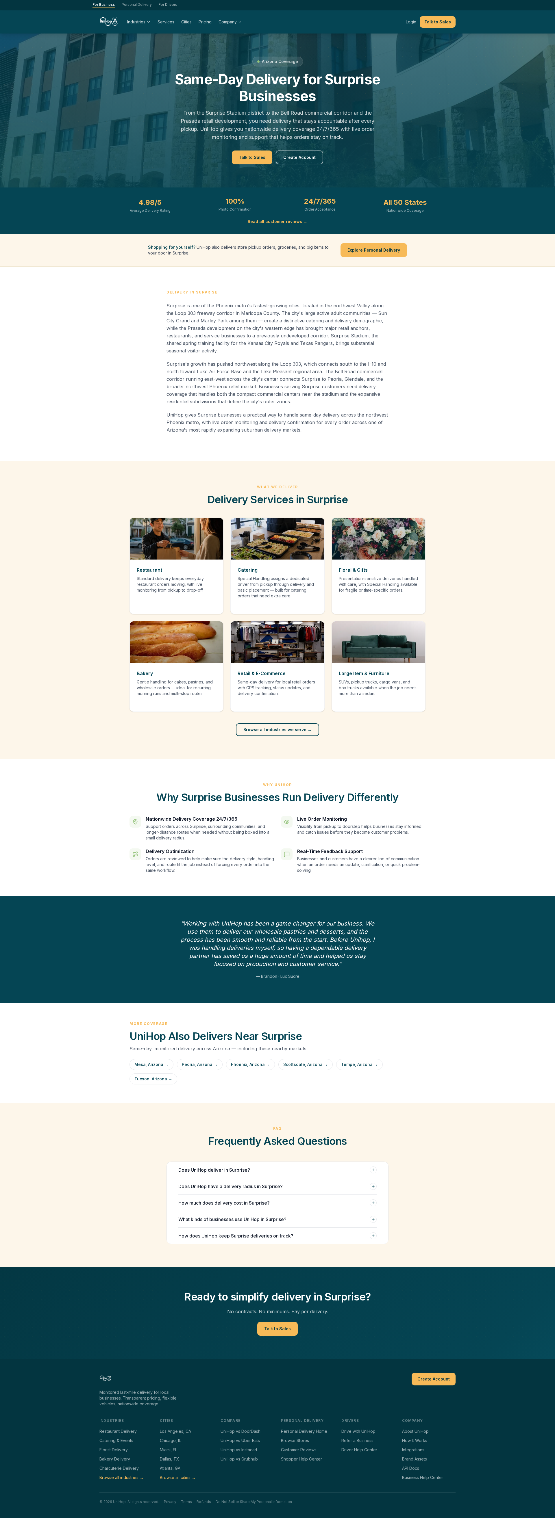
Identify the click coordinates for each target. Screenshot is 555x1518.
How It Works (414, 1440)
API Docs (410, 1468)
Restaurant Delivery (118, 1431)
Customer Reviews (299, 1449)
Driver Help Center (359, 1449)
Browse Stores (295, 1440)
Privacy (170, 1502)
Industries (136, 21)
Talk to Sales (437, 21)
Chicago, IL (170, 1440)
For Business (103, 4)
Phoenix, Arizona (250, 1064)
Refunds (204, 1502)
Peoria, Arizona (200, 1064)
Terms (186, 1502)
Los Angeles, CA (175, 1431)
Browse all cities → (178, 1477)
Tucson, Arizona (153, 1078)
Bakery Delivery (114, 1458)
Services (166, 21)
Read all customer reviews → (277, 221)
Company (228, 21)
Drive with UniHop (358, 1431)
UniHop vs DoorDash (240, 1431)
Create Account (299, 157)
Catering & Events (116, 1440)
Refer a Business (357, 1440)
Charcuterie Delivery (119, 1468)
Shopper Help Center (301, 1458)
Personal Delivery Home (304, 1431)
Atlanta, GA (170, 1468)
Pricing (205, 21)
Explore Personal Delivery (373, 250)
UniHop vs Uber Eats (240, 1440)
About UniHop (415, 1431)
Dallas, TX (169, 1458)
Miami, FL (168, 1449)
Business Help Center (422, 1477)
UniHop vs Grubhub (239, 1458)
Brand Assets (414, 1458)
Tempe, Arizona (359, 1064)
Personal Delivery (137, 4)
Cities (186, 21)
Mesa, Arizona (151, 1064)
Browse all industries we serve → (277, 729)
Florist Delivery (113, 1449)
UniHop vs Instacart (239, 1449)
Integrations (413, 1449)
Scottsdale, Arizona (305, 1064)
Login (411, 21)
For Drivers (168, 4)
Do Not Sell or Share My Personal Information (254, 1502)
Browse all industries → (121, 1477)
